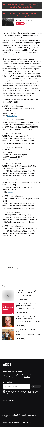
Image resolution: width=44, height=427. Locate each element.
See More (27, 377)
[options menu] (28, 23)
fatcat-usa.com (12, 159)
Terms (13, 393)
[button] (22, 295)
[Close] (39, 4)
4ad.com (10, 192)
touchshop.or (12, 116)
